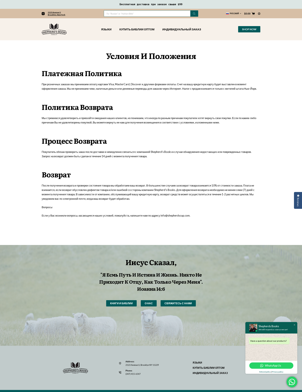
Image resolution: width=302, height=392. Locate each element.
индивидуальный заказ (181, 29)
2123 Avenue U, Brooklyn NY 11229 (142, 365)
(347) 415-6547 (133, 374)
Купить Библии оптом (136, 29)
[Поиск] (194, 13)
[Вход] (259, 13)
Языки (106, 29)
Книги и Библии (121, 303)
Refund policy (265, 372)
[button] (233, 13)
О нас (149, 303)
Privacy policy (277, 372)
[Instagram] (43, 13)
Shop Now (249, 29)
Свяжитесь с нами (178, 303)
